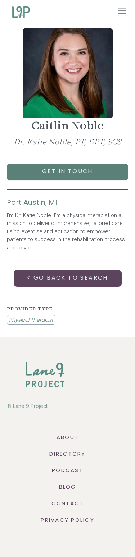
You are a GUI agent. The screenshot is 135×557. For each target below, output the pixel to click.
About (67, 437)
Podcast (67, 470)
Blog (67, 487)
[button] (122, 11)
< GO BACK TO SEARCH (67, 277)
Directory (67, 453)
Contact (67, 503)
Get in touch (67, 171)
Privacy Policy (67, 520)
